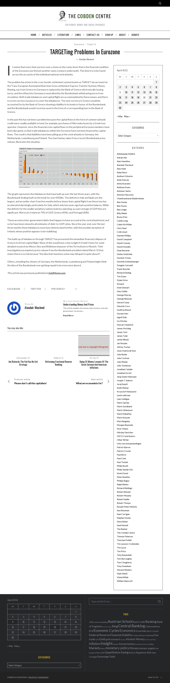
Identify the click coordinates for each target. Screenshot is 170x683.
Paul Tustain (122, 462)
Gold (102, 639)
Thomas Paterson (125, 536)
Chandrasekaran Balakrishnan (130, 198)
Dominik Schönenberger (128, 261)
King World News (141, 644)
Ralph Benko (122, 484)
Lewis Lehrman (123, 395)
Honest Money (135, 639)
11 (132, 92)
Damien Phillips (124, 235)
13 (144, 92)
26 (138, 102)
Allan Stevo (122, 172)
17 (126, 97)
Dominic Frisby (124, 258)
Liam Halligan (123, 399)
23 (120, 102)
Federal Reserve (99, 635)
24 (126, 102)
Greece (123, 640)
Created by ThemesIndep (38, 677)
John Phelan (122, 362)
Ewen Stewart (123, 287)
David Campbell (124, 239)
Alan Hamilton (123, 161)
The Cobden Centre (126, 532)
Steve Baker (122, 521)
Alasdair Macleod (86, 59)
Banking (150, 621)
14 (150, 92)
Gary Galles (122, 291)
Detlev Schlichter (124, 254)
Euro (149, 631)
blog (115, 626)
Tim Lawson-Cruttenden (128, 544)
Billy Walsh (122, 213)
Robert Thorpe (124, 503)
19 (138, 97)
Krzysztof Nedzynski (126, 391)
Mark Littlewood (124, 410)
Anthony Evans (123, 187)
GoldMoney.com (56, 273)
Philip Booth (122, 466)
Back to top (153, 677)
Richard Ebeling (124, 272)
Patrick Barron (123, 447)
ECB (91, 631)
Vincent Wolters (124, 570)
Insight (107, 643)
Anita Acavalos (124, 183)
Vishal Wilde (122, 577)
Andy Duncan (123, 180)
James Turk (122, 332)
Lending (151, 644)
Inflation (94, 643)
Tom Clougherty (124, 562)
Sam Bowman (123, 510)
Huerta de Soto (150, 640)
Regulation (141, 652)
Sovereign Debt (106, 656)
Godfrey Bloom (124, 310)
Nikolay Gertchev (125, 432)
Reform (132, 652)
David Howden (124, 246)
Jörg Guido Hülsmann (127, 376)
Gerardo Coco (123, 306)
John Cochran (123, 358)
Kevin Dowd (122, 473)
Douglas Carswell (125, 265)
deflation (156, 626)
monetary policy (117, 648)
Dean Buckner (123, 250)
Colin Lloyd (122, 232)
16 (120, 97)
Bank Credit (139, 622)
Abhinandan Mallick (126, 154)
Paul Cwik (121, 458)
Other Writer (123, 440)
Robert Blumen (124, 492)
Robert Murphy (124, 495)
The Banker (122, 529)
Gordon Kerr (122, 313)
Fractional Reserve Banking (143, 635)
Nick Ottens (122, 428)
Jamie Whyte (123, 339)
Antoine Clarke (124, 191)
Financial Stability (121, 635)
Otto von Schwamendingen (129, 443)
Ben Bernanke (107, 627)
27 (144, 102)
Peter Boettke (123, 477)
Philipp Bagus (123, 480)
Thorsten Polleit (124, 540)
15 (156, 92)
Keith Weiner (123, 388)
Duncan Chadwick (125, 324)
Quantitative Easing (116, 652)
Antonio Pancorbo (125, 194)
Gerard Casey (123, 302)
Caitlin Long (122, 220)
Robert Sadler (123, 499)
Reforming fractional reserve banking (58, 363)
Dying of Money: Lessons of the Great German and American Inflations (94, 364)
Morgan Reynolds (125, 425)
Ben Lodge (122, 209)
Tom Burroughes (124, 558)
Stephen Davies (124, 518)
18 (132, 97)
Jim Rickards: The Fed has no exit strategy (23, 363)
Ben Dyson (122, 206)
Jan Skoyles (122, 343)
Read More (68, 315)
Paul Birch (121, 454)
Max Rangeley (123, 421)
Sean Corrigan (123, 514)
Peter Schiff (100, 653)
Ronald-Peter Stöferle (127, 506)
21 (150, 97)
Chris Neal (121, 228)
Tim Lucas (121, 547)
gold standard (113, 639)
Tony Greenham (124, 566)
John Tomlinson (124, 365)
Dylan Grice (122, 280)
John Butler (122, 354)
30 (120, 107)
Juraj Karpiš (122, 384)
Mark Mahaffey (124, 414)
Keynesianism (127, 643)
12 (138, 92)
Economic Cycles (106, 630)
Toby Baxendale (124, 555)
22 (156, 97)
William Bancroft (125, 581)
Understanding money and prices (78, 304)
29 (156, 102)
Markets (94, 648)
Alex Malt (121, 168)
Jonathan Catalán (125, 369)
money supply (147, 648)
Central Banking (131, 626)
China (148, 626)
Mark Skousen (123, 417)
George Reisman (124, 298)
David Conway (123, 243)
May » (127, 116)
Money (134, 648)
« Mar (120, 116)
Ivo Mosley (122, 321)
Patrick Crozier (124, 451)
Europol (120, 284)
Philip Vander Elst (125, 469)
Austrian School (120, 621)
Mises (103, 648)
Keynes (116, 644)
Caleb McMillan (124, 224)
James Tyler (122, 336)
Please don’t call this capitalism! (30, 381)
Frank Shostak (123, 269)
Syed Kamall (122, 525)
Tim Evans (121, 276)
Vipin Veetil (122, 573)
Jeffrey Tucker (123, 347)
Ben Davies (122, 202)
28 (150, 102)
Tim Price (121, 551)
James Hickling (124, 328)
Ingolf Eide (122, 317)
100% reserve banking (98, 622)
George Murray (124, 295)
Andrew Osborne (125, 176)
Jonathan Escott (124, 373)
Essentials (141, 631)
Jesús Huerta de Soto (126, 350)
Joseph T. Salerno (125, 380)
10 (126, 92)
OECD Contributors (126, 436)
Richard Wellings (124, 488)
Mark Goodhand (124, 406)
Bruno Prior (122, 217)
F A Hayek (154, 631)
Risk (149, 652)
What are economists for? (89, 381)
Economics (79, 44)
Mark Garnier (123, 402)
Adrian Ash (122, 157)
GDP (97, 640)
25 (132, 102)
